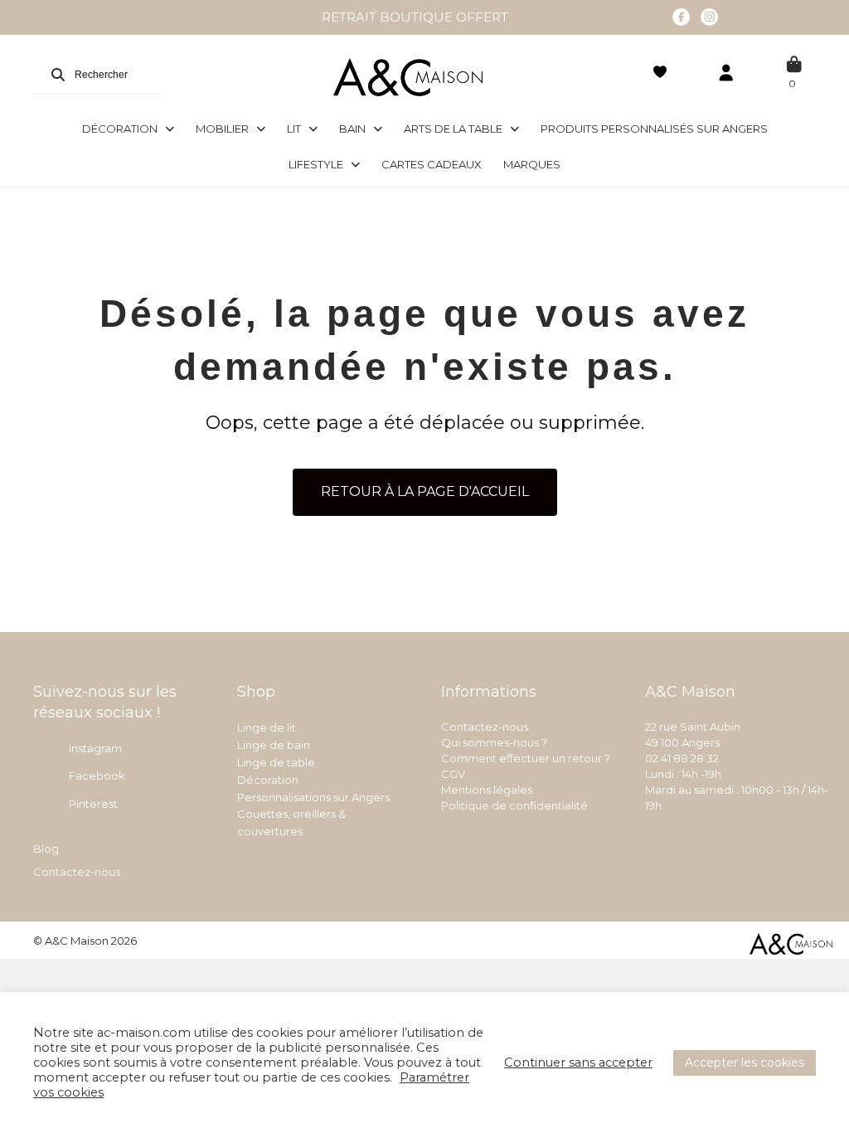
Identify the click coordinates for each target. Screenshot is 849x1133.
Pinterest (93, 803)
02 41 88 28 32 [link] (682, 758)
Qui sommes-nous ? (494, 742)
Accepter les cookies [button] (744, 1062)
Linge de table (276, 762)
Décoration (267, 779)
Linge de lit (266, 727)
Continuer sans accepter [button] (578, 1062)
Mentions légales (486, 789)
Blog (46, 848)
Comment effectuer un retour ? (525, 758)
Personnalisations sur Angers (313, 797)
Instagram (95, 748)
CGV (453, 773)
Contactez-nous (76, 871)
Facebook (97, 775)
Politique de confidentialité (514, 805)
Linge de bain (273, 744)
